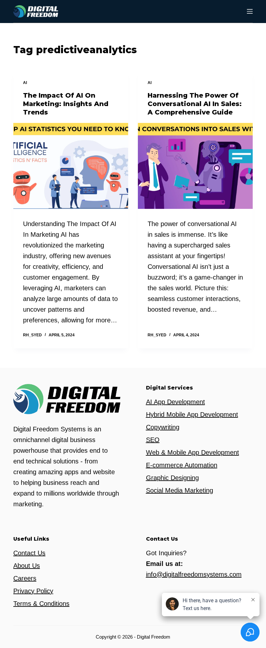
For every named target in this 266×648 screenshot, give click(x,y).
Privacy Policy (33, 590)
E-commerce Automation (181, 465)
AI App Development (175, 401)
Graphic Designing (172, 477)
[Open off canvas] (250, 11)
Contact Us (29, 553)
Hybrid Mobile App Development (192, 414)
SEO (153, 439)
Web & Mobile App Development (192, 452)
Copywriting (162, 427)
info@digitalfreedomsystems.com (194, 574)
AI (25, 82)
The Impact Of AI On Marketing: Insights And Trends (65, 103)
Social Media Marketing (179, 490)
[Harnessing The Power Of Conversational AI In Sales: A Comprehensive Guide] (195, 166)
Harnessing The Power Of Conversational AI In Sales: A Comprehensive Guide (195, 103)
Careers (24, 578)
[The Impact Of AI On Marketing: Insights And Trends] (70, 166)
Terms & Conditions (41, 603)
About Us (26, 565)
